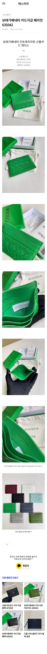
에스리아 (23, 3)
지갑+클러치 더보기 (10, 577)
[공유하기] (9, 544)
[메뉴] (3, 3)
